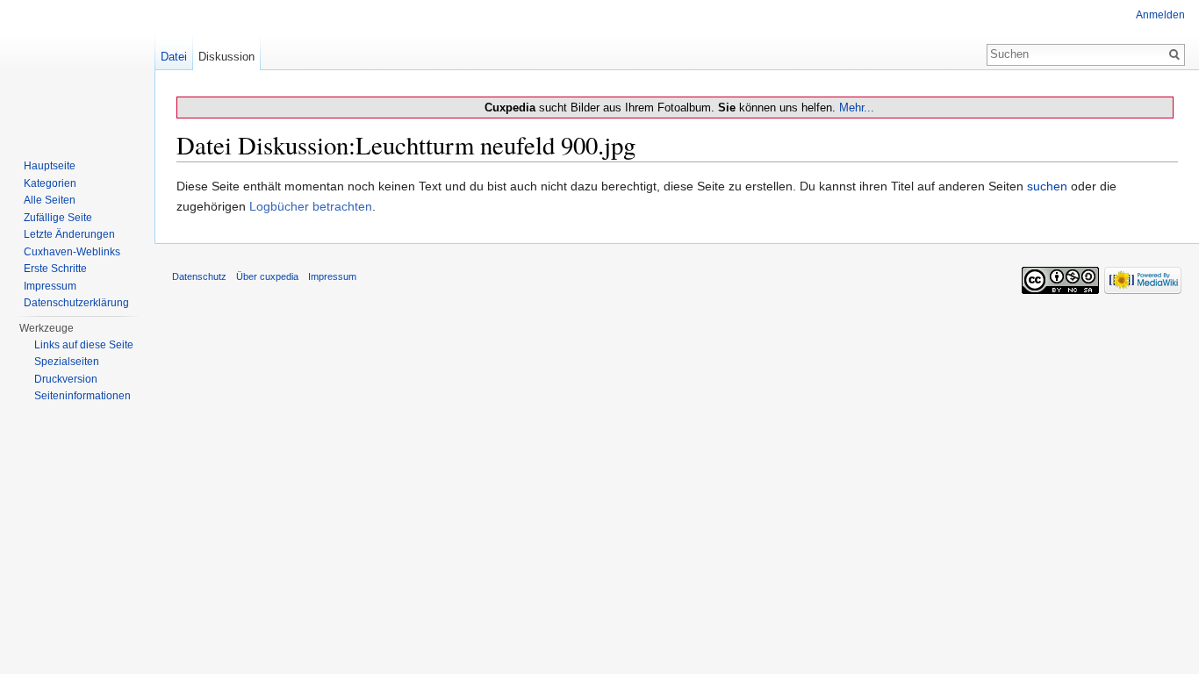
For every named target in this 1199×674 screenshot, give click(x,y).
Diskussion (226, 56)
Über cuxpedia (267, 276)
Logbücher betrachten (310, 206)
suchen (1047, 186)
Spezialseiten (66, 361)
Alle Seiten (49, 200)
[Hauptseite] (77, 70)
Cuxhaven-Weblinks (72, 252)
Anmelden (1160, 15)
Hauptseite (49, 166)
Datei (174, 56)
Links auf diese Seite (83, 345)
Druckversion (65, 379)
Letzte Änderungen (69, 234)
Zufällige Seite (58, 218)
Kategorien (50, 183)
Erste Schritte (55, 268)
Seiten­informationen (82, 396)
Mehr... (856, 107)
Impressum (50, 286)
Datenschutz (199, 276)
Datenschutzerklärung (76, 303)
